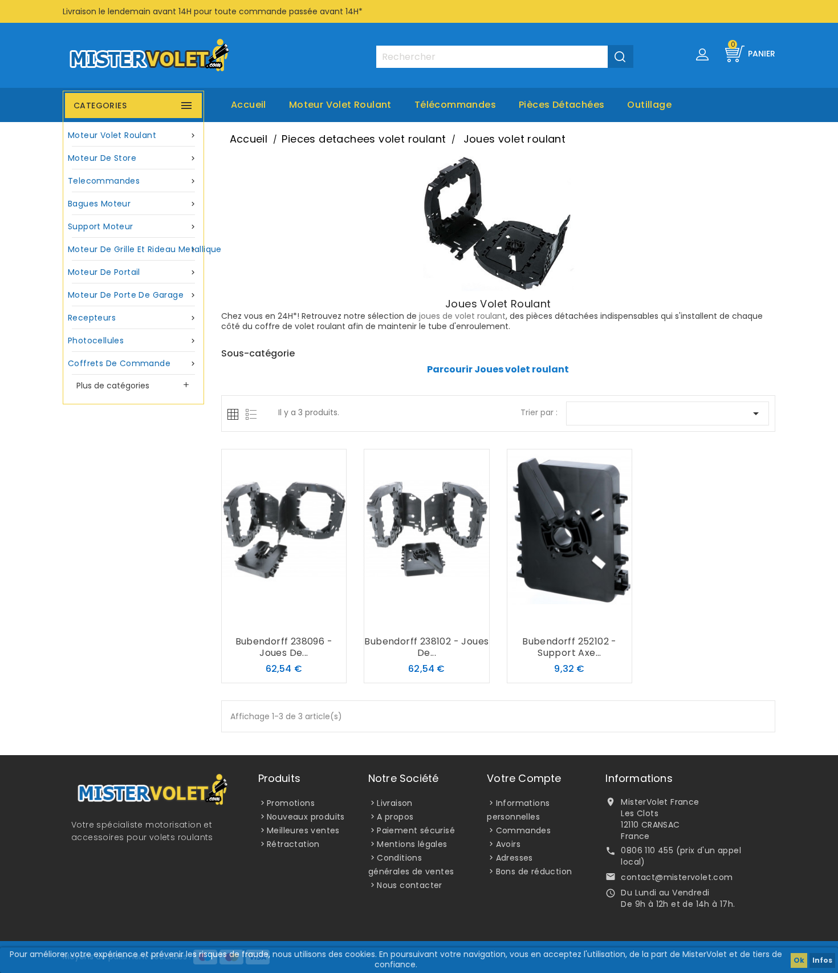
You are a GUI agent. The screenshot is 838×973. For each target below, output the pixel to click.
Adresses (514, 857)
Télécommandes (455, 104)
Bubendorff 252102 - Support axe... (569, 647)
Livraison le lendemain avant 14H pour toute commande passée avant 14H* (213, 11)
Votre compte (524, 778)
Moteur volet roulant (340, 104)
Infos (822, 960)
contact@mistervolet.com (677, 877)
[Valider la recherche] (620, 56)
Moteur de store (132, 158)
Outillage (649, 104)
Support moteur (132, 226)
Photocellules (132, 340)
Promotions (291, 803)
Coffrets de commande (132, 363)
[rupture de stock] (261, 619)
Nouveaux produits (306, 816)
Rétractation (293, 844)
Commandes (523, 830)
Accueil (248, 104)
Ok (799, 960)
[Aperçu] (306, 619)
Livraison (395, 803)
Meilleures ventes (303, 830)
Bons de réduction (534, 871)
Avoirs (508, 844)
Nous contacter (409, 885)
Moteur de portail (132, 272)
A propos (395, 816)
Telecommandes (132, 181)
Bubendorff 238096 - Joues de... (284, 647)
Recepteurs (132, 317)
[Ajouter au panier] (403, 619)
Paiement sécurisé (416, 830)
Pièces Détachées (561, 104)
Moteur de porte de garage (132, 295)
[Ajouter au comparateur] (284, 619)
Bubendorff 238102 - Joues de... (426, 647)
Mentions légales (412, 844)
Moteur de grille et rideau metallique (135, 249)
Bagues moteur (132, 203)
